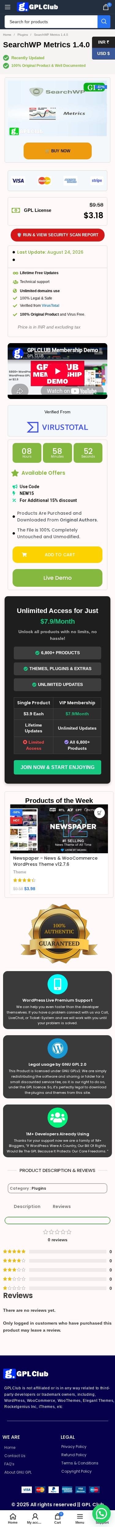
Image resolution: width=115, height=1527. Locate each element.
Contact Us (14, 1455)
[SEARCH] (104, 21)
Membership (68, 872)
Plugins (23, 34)
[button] (57, 554)
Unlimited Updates (60, 684)
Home (7, 34)
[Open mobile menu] (8, 7)
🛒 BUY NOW (57, 151)
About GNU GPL (18, 1472)
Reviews (62, 1206)
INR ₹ (100, 42)
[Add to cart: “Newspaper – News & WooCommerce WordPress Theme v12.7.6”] (41, 812)
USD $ (101, 53)
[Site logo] (38, 6)
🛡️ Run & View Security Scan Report (57, 235)
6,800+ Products (60, 652)
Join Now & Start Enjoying (57, 767)
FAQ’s (9, 1464)
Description (27, 1206)
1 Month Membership (79, 864)
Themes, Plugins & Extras (60, 668)
